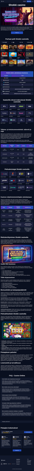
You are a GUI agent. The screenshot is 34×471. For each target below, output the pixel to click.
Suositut (4, 42)
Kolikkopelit (29, 42)
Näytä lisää (17, 450)
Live (12, 42)
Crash (20, 42)
